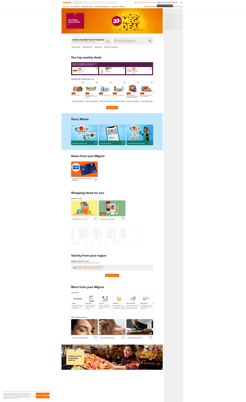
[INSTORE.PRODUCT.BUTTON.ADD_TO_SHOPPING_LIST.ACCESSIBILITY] (96, 68)
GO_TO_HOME (67, 2)
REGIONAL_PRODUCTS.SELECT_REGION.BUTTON (90, 268)
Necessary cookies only (42, 397)
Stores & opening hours (112, 47)
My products (77, 47)
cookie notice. (18, 398)
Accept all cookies (42, 394)
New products (88, 47)
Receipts (99, 47)
